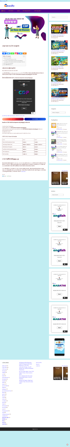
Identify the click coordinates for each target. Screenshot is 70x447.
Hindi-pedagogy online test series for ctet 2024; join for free (62, 156)
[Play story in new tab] (59, 347)
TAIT (3, 404)
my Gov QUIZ (5, 385)
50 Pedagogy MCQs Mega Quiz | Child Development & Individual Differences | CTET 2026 (25, 364)
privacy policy (39, 362)
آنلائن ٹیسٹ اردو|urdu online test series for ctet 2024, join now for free (62, 148)
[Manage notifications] (67, 444)
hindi (3, 375)
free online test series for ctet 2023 (10, 59)
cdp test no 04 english (7, 58)
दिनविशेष (3, 419)
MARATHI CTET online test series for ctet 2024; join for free (62, 133)
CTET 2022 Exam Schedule (8, 63)
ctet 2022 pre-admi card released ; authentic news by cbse (13, 115)
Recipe (3, 395)
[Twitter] (8, 53)
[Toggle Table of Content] (23, 56)
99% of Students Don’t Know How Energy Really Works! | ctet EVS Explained (25, 377)
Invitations (4, 379)
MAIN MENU (35, 119)
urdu (3, 412)
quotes (3, 394)
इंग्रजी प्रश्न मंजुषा (5, 417)
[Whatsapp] (12, 53)
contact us (38, 366)
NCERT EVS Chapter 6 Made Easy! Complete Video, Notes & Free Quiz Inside (26, 382)
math (3, 382)
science (3, 399)
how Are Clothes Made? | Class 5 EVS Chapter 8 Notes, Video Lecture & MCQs (26, 373)
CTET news (4, 369)
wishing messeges (5, 414)
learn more (23, 171)
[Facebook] (4, 53)
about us (37, 364)
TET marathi (4, 405)
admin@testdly (60, 129)
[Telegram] (21, 53)
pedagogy (4, 389)
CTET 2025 (10, 11)
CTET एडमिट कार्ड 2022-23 (8, 64)
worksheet (4, 415)
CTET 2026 (4, 367)
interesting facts (5, 377)
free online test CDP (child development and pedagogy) (13, 60)
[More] (25, 53)
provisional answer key (6, 391)
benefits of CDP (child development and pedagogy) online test (15, 61)
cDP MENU (13, 119)
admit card (4, 365)
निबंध (3, 421)
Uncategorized (5, 411)
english (3, 372)
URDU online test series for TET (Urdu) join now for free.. (62, 125)
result (3, 397)
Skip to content (3, 1)
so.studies (4, 401)
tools (3, 409)
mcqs (3, 384)
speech (3, 402)
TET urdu (4, 407)
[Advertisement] (35, 439)
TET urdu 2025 (37, 11)
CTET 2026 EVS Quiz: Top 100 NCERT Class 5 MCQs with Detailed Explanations (26, 368)
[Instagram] (16, 53)
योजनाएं (3, 422)
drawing (3, 371)
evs (3, 374)
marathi (3, 381)
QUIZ (18, 11)
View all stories (65, 170)
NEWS (3, 387)
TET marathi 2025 (26, 11)
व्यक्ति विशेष (4, 424)
